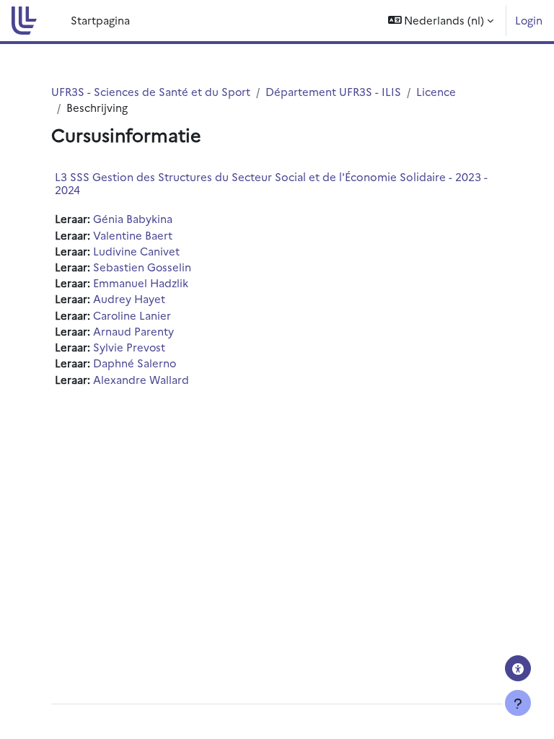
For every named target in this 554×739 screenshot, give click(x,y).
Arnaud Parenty (133, 330)
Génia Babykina (132, 218)
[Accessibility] (518, 668)
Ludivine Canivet (136, 250)
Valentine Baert (132, 234)
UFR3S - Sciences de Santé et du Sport (150, 91)
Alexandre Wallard (141, 379)
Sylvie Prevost (129, 346)
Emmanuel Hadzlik (140, 282)
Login (528, 19)
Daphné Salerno (134, 362)
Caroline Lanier (132, 315)
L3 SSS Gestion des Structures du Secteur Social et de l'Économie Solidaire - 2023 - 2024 (271, 183)
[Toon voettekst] (518, 703)
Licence (436, 91)
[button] (441, 20)
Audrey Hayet (129, 298)
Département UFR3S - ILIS (333, 91)
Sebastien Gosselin (142, 266)
